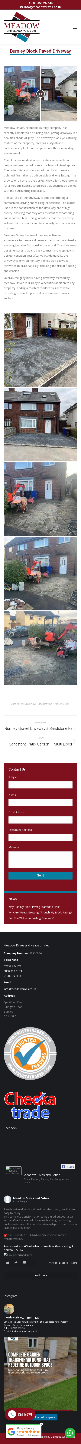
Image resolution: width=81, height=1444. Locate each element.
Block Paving (45, 704)
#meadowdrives (13, 1246)
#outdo (8, 1250)
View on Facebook (58, 1262)
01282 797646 (43, 3)
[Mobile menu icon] (74, 27)
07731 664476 (12, 966)
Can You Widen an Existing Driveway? (31, 918)
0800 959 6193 (13, 971)
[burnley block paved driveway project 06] (40, 350)
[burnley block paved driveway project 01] (40, 648)
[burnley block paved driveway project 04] (40, 424)
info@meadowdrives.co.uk (42, 7)
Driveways (30, 704)
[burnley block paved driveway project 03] (40, 573)
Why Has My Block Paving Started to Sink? (34, 907)
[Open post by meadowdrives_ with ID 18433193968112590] (40, 1374)
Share (74, 1262)
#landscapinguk (64, 1246)
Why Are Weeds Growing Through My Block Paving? (40, 912)
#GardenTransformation (39, 1246)
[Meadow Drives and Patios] (13, 1170)
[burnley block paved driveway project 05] (40, 499)
